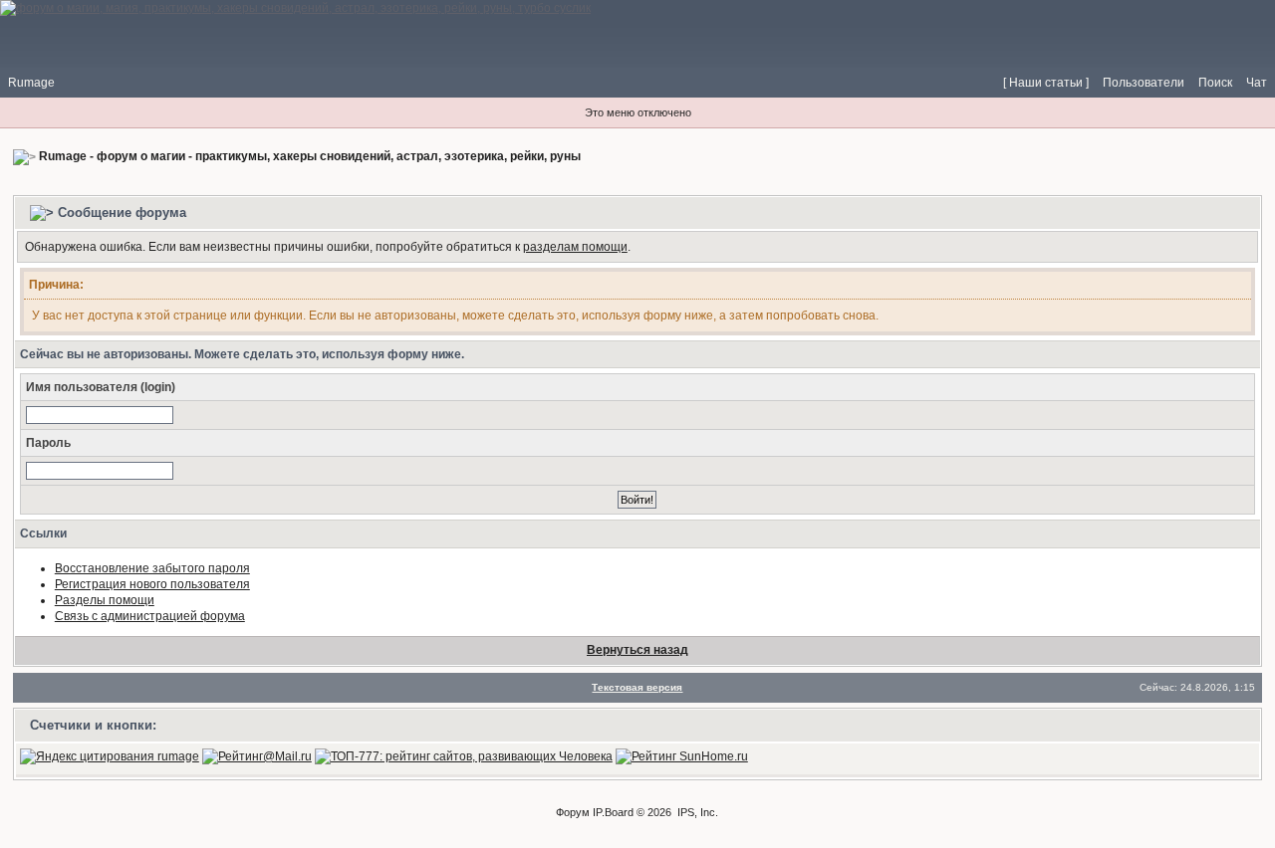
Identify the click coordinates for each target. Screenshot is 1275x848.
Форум (573, 812)
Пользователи (1143, 83)
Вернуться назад (637, 650)
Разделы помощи (104, 600)
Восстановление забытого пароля (152, 568)
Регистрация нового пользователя (152, 584)
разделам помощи (575, 247)
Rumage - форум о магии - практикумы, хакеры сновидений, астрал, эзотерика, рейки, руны (310, 156)
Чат (1256, 83)
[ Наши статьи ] (1046, 83)
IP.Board (613, 812)
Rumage (31, 83)
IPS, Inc (696, 812)
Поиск (1215, 83)
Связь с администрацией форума (150, 616)
